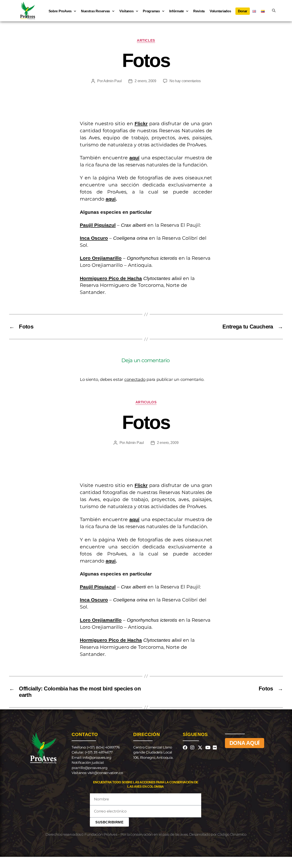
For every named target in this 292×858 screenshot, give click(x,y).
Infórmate (176, 11)
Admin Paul (112, 81)
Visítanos (126, 11)
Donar (243, 11)
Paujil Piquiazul (98, 225)
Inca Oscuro (94, 238)
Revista (199, 11)
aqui (111, 198)
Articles (146, 40)
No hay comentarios (185, 81)
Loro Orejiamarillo (101, 258)
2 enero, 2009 (145, 81)
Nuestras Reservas (95, 11)
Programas (151, 11)
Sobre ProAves (60, 11)
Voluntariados (220, 11)
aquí (134, 157)
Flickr (141, 123)
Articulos (146, 402)
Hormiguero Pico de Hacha (111, 278)
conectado (135, 379)
